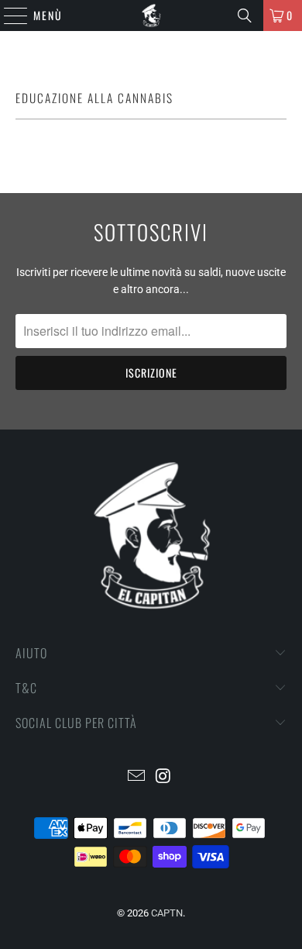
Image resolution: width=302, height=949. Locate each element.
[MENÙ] (7, 15)
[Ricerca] (244, 15)
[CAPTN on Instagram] (164, 777)
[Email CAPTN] (137, 777)
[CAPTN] (151, 15)
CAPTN (167, 913)
